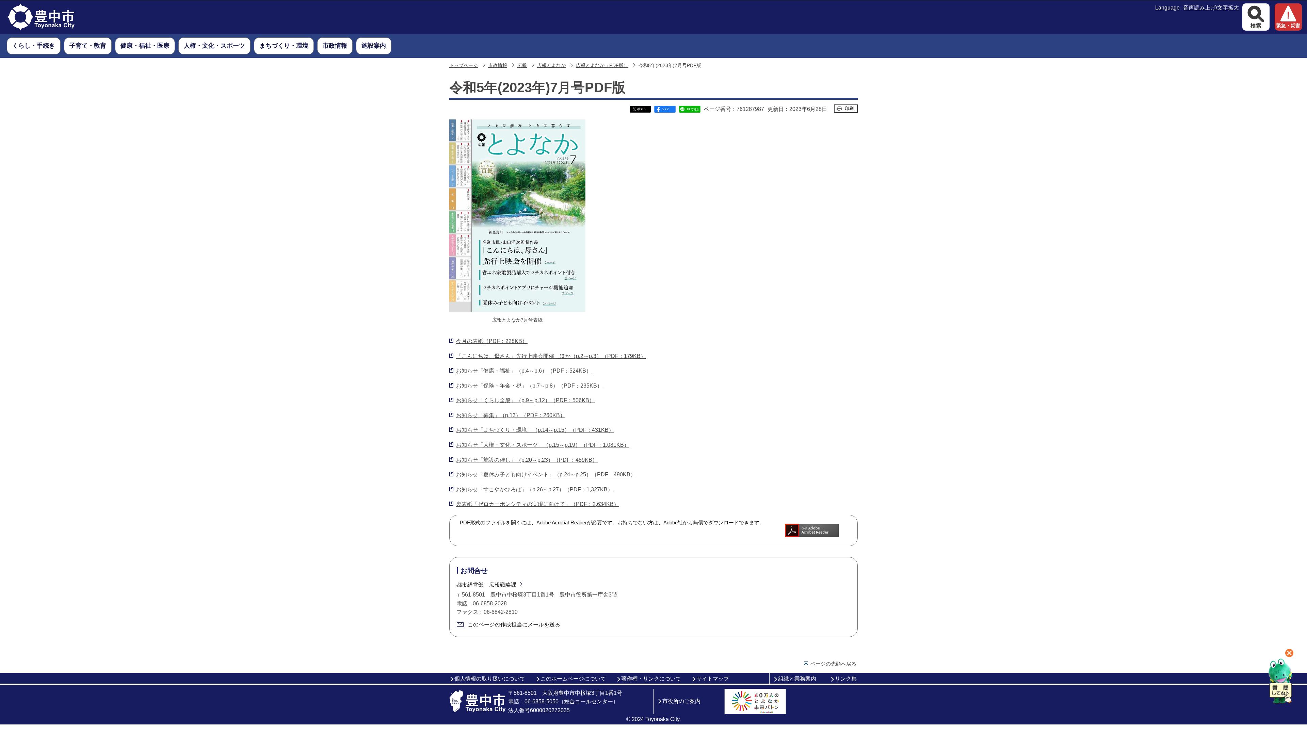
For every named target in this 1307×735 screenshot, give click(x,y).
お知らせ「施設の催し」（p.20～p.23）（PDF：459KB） (527, 460)
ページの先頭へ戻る (833, 664)
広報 (522, 65)
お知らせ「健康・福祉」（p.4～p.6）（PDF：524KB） (524, 371)
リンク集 (846, 679)
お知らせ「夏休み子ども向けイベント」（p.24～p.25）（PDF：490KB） (546, 474)
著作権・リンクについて (651, 679)
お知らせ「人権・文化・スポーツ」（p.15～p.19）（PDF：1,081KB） (542, 445)
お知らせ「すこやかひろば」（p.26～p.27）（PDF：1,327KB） (534, 489)
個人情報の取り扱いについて (489, 679)
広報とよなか (551, 65)
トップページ (463, 65)
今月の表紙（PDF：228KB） (492, 341)
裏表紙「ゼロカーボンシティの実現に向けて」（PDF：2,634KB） (537, 504)
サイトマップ (712, 679)
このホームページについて (573, 679)
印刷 (849, 108)
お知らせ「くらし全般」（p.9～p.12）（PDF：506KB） (525, 400)
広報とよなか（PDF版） (602, 65)
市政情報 (497, 65)
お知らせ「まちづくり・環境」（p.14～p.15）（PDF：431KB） (535, 430)
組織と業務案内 (797, 679)
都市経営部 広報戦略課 (486, 585)
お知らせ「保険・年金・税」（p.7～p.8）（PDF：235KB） (529, 386)
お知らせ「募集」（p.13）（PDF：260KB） (510, 415)
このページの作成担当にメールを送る (514, 624)
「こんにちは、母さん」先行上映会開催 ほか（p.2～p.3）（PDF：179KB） (551, 356)
